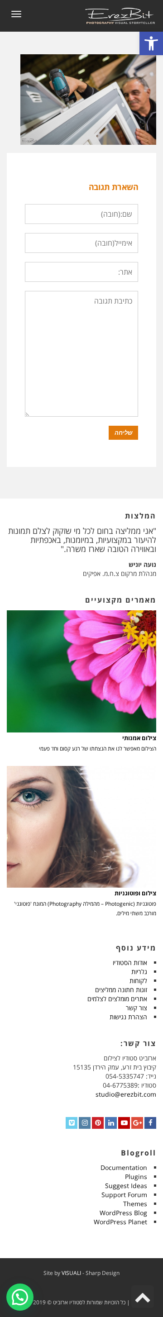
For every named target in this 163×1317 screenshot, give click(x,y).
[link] (151, 43)
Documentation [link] (124, 1167)
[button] (20, 1297)
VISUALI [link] (71, 1273)
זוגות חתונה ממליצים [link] (121, 989)
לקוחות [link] (138, 980)
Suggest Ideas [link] (126, 1185)
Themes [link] (135, 1203)
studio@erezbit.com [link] (126, 1094)
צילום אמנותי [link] (139, 738)
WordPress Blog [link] (123, 1212)
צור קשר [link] (136, 1007)
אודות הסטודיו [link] (130, 962)
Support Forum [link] (124, 1194)
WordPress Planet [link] (120, 1221)
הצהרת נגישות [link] (128, 1017)
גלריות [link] (139, 971)
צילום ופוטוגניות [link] (135, 893)
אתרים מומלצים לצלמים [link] (117, 998)
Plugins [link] (136, 1176)
